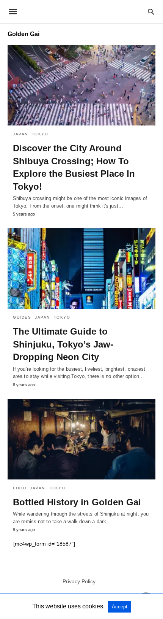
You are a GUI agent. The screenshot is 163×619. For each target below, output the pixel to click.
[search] (151, 11)
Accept (119, 606)
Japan (20, 134)
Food (19, 488)
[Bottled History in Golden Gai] (81, 439)
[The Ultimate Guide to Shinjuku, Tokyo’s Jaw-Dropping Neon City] (81, 268)
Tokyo (40, 134)
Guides (22, 317)
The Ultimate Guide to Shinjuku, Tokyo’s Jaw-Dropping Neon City (63, 344)
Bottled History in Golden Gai (77, 502)
